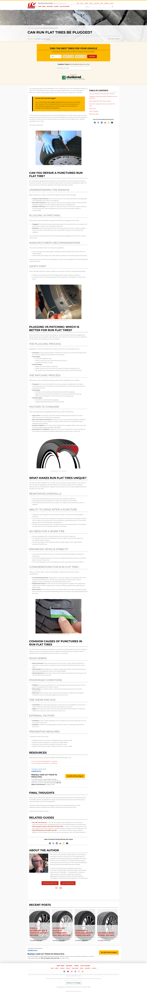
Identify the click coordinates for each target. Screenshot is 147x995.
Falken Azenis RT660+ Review (106, 934)
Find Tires (92, 56)
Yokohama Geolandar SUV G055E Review (84, 932)
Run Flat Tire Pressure (39, 822)
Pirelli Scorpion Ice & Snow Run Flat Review (38, 931)
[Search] (112, 7)
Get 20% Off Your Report (75, 776)
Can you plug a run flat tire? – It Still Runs (44, 763)
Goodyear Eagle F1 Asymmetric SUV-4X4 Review (62, 931)
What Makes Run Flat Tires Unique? (100, 101)
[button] (50, 843)
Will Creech (30, 38)
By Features (40, 28)
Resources (92, 108)
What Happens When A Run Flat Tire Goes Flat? (47, 826)
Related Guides (94, 114)
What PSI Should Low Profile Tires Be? (44, 830)
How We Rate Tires (68, 883)
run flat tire (61, 88)
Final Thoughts (93, 111)
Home (29, 28)
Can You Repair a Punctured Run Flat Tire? (102, 93)
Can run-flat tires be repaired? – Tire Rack (44, 761)
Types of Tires (34, 28)
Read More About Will (50, 883)
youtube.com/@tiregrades (60, 3)
